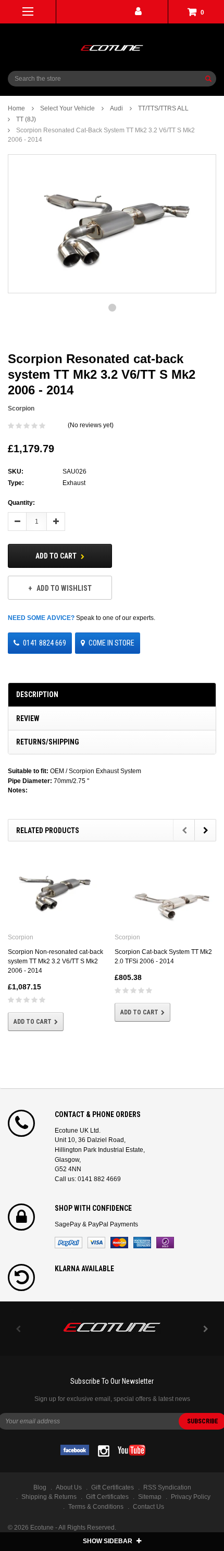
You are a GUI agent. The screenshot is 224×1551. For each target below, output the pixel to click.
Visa (96, 1242)
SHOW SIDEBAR (108, 1541)
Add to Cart (56, 556)
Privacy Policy (190, 1496)
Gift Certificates (107, 1496)
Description (37, 694)
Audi (116, 108)
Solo (165, 1242)
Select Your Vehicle (67, 108)
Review (28, 718)
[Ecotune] (112, 1325)
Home (16, 108)
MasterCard (119, 1242)
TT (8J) (26, 119)
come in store (111, 643)
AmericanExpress (142, 1242)
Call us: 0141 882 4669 (88, 1179)
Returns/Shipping (47, 742)
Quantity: (21, 502)
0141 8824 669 (44, 643)
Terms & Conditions (95, 1506)
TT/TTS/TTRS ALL (163, 108)
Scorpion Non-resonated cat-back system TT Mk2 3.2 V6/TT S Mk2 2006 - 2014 (55, 961)
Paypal (68, 1242)
